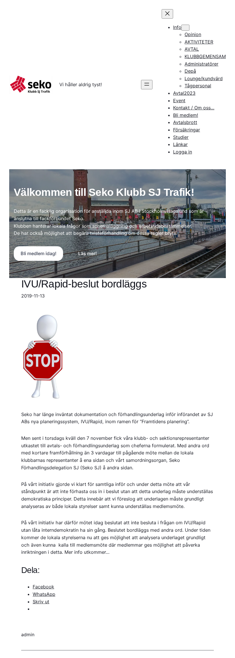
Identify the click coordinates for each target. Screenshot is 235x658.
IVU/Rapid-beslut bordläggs (84, 284)
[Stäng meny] (167, 14)
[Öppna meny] (146, 84)
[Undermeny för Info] (185, 28)
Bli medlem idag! (38, 253)
